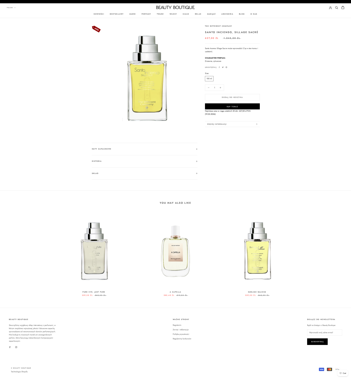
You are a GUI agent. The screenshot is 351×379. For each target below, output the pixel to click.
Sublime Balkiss (257, 292)
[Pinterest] (226, 67)
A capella (175, 292)
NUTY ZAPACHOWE (101, 149)
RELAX (198, 14)
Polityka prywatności (181, 334)
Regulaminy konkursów (182, 338)
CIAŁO (186, 14)
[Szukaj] (336, 7)
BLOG (242, 14)
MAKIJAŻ (211, 14)
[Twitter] (223, 67)
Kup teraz (232, 106)
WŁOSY (173, 14)
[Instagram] (16, 347)
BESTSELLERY (117, 14)
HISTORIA (97, 161)
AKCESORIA (227, 14)
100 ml (209, 78)
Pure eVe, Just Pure (94, 292)
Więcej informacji (217, 124)
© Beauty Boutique (21, 368)
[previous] (8, 253)
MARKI (132, 14)
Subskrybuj (317, 341)
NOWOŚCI (99, 14)
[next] (342, 253)
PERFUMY (146, 14)
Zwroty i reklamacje (181, 329)
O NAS (253, 14)
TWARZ (160, 14)
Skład (95, 173)
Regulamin (177, 325)
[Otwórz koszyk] (343, 7)
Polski (10, 8)
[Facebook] (219, 67)
